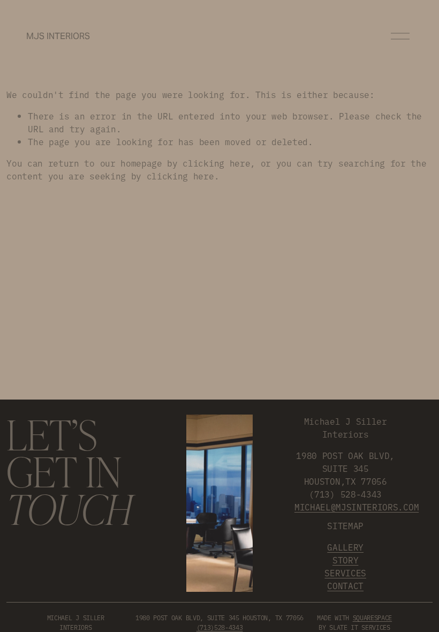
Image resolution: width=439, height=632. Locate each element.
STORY (345, 560)
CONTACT (345, 585)
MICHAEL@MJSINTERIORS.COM (356, 507)
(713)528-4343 (219, 627)
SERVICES (345, 572)
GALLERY (345, 547)
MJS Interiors (58, 36)
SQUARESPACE (372, 617)
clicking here (216, 163)
